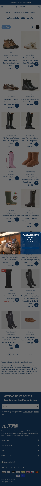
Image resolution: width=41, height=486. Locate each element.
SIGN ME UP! (31, 247)
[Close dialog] (40, 233)
